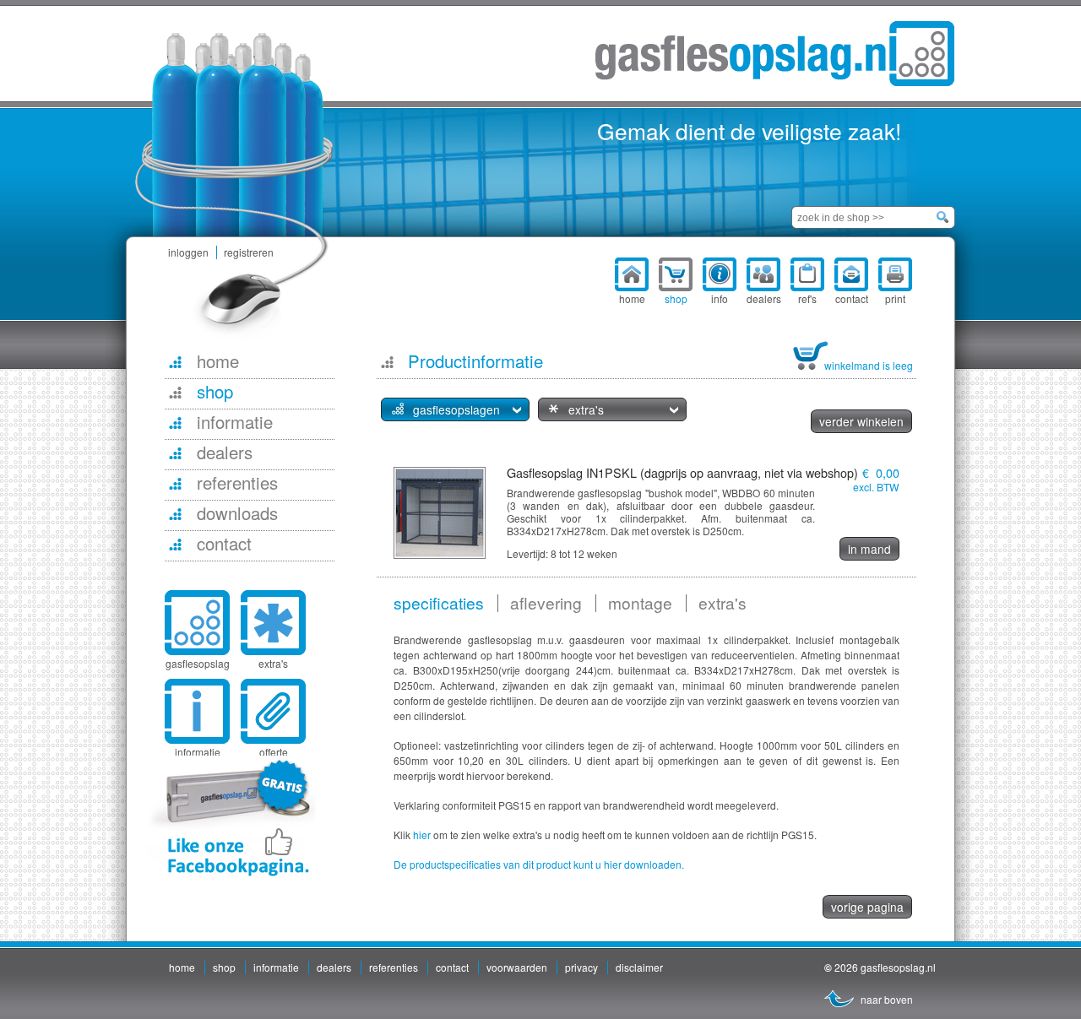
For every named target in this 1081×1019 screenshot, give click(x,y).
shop (224, 967)
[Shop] (175, 391)
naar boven (887, 999)
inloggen (188, 252)
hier (422, 834)
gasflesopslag (198, 663)
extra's (273, 663)
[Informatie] (175, 422)
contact (452, 967)
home (182, 967)
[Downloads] (175, 513)
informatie (276, 967)
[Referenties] (175, 483)
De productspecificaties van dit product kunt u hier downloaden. (539, 864)
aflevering (546, 602)
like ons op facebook (231, 817)
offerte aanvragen (273, 759)
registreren (249, 252)
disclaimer (639, 967)
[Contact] (175, 543)
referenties (393, 967)
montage (640, 602)
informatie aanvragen (197, 759)
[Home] (175, 361)
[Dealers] (175, 452)
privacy (581, 967)
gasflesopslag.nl (774, 53)
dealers (334, 967)
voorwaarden (516, 967)
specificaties (439, 602)
